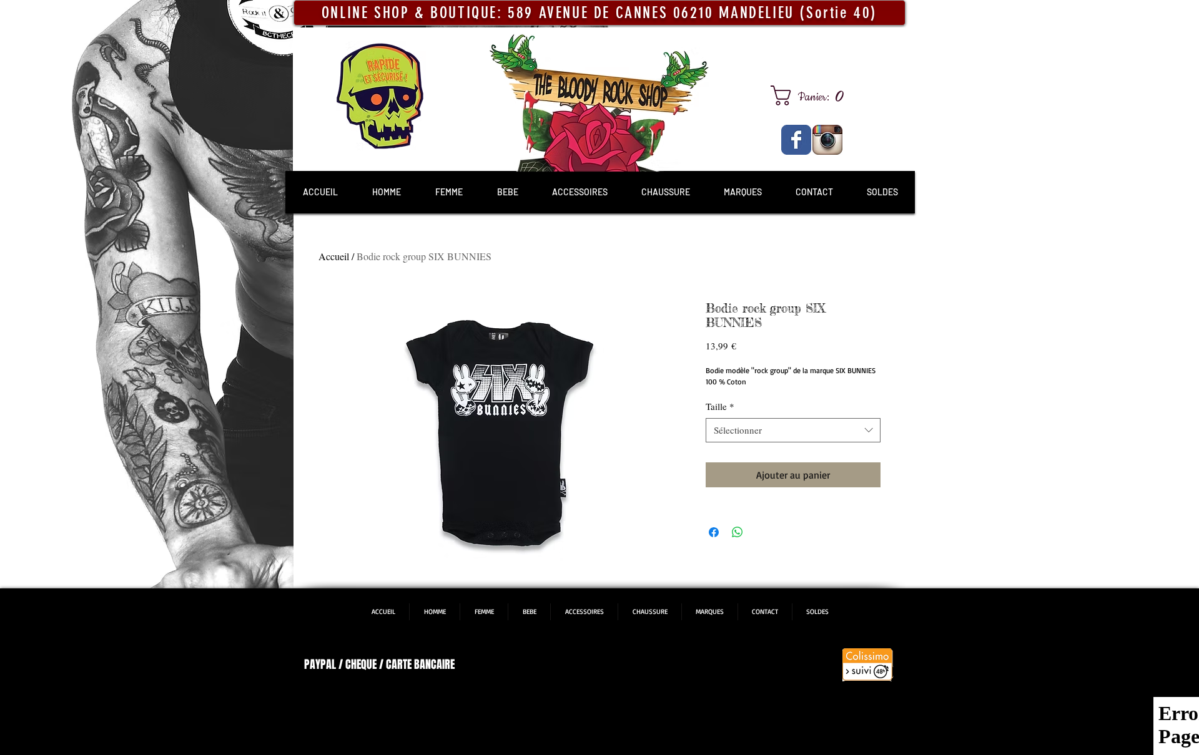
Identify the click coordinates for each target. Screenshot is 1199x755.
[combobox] (793, 430)
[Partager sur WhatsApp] (737, 532)
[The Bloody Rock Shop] (796, 140)
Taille (720, 406)
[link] (812, 95)
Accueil (333, 256)
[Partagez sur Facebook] (713, 532)
